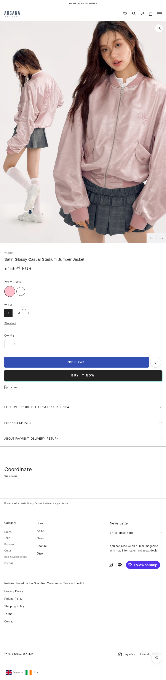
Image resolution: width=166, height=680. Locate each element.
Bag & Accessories (15, 556)
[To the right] (161, 238)
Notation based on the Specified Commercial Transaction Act (44, 583)
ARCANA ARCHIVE (22, 654)
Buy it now (83, 375)
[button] (134, 13)
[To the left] (151, 238)
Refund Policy (13, 598)
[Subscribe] (159, 531)
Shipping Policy (14, 606)
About (40, 530)
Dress (7, 532)
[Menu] (159, 13)
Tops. (7, 538)
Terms (8, 614)
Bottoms (9, 544)
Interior (8, 563)
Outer (7, 550)
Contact (9, 621)
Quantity (9, 335)
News (40, 538)
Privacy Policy (13, 591)
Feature (42, 546)
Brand (40, 523)
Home (7, 503)
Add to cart (76, 362)
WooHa (8, 252)
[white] (20, 291)
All (15, 503)
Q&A (40, 553)
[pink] (9, 291)
